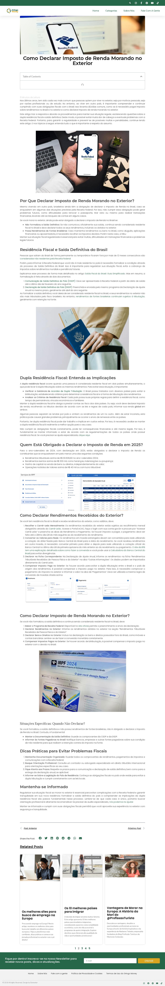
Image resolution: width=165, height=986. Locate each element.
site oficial (84, 625)
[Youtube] (157, 983)
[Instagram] (144, 983)
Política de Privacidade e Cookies (86, 973)
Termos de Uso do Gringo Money (121, 973)
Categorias (111, 11)
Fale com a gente (150, 11)
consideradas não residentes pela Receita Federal (45, 258)
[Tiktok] (161, 983)
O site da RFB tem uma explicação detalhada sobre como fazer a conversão (85, 549)
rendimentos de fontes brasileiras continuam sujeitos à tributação (110, 296)
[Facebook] (148, 983)
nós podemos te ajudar (121, 801)
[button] (130, 3)
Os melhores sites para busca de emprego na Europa (39, 915)
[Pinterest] (153, 983)
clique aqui (84, 435)
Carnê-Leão (55, 528)
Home (95, 11)
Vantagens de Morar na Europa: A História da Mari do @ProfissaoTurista (125, 913)
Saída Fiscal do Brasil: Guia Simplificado (105, 273)
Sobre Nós (128, 11)
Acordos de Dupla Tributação (66, 391)
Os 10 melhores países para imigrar (80, 910)
